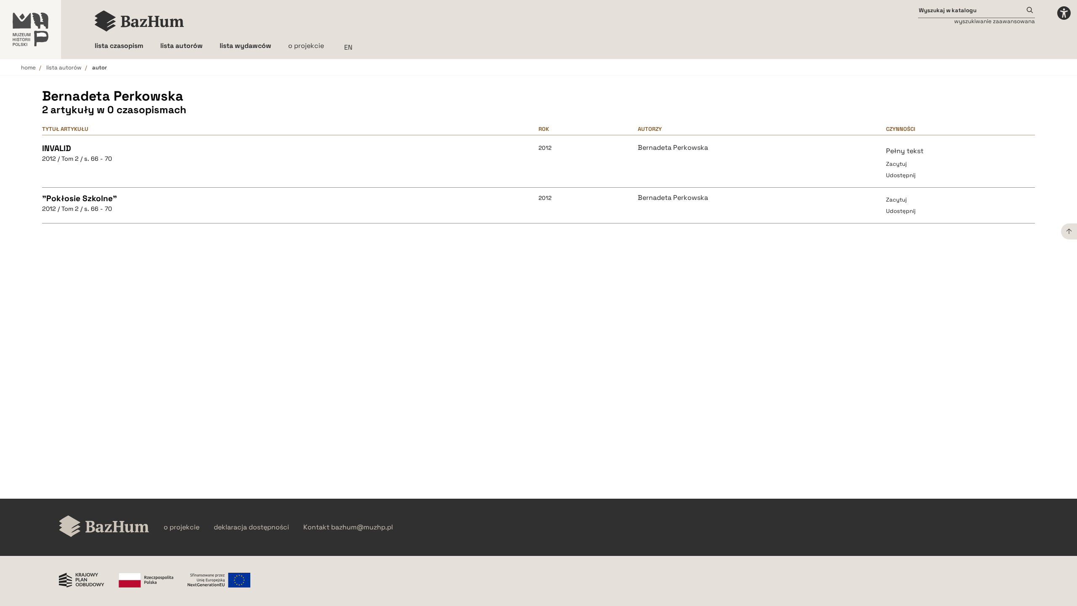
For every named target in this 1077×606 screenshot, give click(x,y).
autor (99, 67)
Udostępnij (900, 175)
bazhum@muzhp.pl (362, 527)
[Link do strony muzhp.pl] (30, 29)
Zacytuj (896, 163)
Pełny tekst (904, 150)
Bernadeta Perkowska (673, 148)
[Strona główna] (139, 21)
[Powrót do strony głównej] (104, 527)
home (28, 67)
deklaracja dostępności (251, 527)
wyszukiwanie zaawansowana (994, 21)
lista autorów (64, 67)
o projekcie (306, 45)
